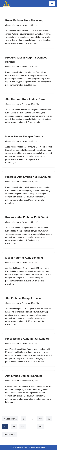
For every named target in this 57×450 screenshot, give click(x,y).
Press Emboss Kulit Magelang (24, 20)
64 (22, 426)
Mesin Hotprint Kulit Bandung (24, 257)
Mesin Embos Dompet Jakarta (24, 136)
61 (49, 419)
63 (14, 426)
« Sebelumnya (10, 419)
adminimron (14, 25)
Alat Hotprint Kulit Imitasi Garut (25, 99)
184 (40, 426)
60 (40, 419)
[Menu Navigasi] (52, 3)
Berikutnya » (9, 434)
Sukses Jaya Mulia (37, 447)
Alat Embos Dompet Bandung (24, 375)
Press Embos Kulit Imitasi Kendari (27, 338)
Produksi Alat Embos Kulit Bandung (28, 176)
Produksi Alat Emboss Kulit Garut (26, 217)
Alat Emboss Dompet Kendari (24, 298)
